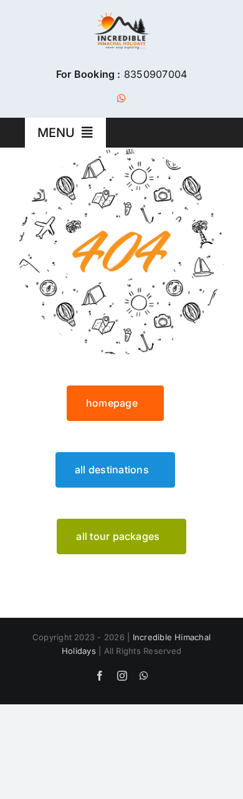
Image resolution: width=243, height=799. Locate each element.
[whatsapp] (121, 98)
